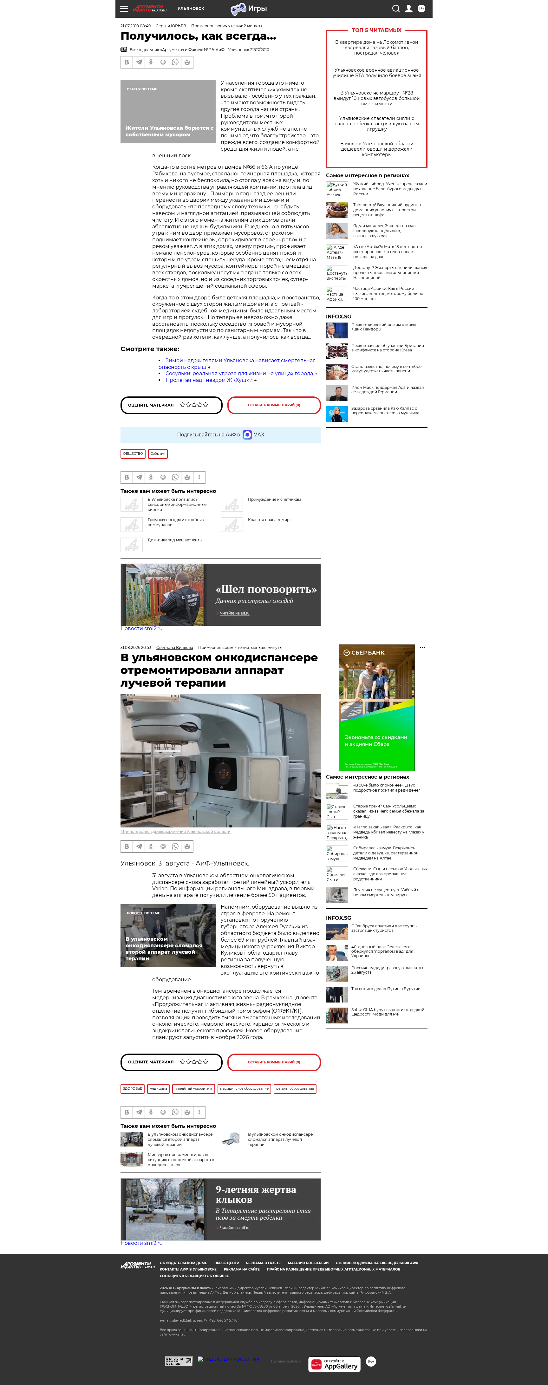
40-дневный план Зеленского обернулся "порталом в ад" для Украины (382, 951)
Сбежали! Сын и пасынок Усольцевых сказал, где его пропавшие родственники (390, 873)
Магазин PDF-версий (308, 1263)
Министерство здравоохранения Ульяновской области (176, 831)
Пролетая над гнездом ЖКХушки (209, 380)
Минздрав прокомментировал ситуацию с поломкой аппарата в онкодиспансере (181, 1159)
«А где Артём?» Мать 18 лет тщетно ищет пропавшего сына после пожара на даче (387, 251)
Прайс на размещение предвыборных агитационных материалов (334, 1269)
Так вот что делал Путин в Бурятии (386, 989)
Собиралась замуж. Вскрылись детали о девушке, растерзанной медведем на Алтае (386, 853)
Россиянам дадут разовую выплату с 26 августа (387, 970)
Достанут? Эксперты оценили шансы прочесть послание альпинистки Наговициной (390, 272)
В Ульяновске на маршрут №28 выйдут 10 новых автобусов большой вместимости (377, 98)
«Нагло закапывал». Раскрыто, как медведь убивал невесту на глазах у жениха (388, 832)
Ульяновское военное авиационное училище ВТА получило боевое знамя (377, 73)
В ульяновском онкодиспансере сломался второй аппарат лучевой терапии (180, 1139)
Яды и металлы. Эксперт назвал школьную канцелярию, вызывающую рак (384, 230)
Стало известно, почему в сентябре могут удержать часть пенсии (386, 368)
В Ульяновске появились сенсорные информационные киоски (177, 504)
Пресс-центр (226, 1263)
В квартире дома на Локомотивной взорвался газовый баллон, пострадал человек (376, 48)
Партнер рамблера (286, 1361)
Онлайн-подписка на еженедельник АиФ (377, 1263)
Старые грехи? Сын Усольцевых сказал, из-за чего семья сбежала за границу (388, 811)
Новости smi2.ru (142, 628)
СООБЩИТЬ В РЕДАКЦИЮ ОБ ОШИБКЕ (194, 1276)
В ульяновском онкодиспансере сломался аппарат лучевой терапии (280, 1139)
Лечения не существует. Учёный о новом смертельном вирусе (386, 892)
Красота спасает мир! (269, 519)
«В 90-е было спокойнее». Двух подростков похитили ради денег (386, 788)
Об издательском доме (183, 1263)
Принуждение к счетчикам (274, 499)
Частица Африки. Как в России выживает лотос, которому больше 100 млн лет (388, 293)
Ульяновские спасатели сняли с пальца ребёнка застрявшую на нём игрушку (377, 124)
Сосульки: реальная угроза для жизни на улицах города (239, 373)
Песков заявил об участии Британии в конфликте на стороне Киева (387, 347)
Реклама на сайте (242, 1269)
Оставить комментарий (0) (274, 405)
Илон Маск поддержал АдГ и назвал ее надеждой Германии (387, 389)
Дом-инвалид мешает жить (175, 540)
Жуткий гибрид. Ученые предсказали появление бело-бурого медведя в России (390, 188)
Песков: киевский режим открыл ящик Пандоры (383, 327)
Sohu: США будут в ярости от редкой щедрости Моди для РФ (387, 1012)
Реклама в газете (263, 1263)
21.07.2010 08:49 (136, 25)
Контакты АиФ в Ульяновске (188, 1269)
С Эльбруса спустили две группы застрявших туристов (384, 928)
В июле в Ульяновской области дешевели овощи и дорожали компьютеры (377, 149)
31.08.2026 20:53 (136, 647)
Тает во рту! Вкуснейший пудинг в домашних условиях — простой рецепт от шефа (387, 209)
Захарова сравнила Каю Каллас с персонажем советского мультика (385, 410)
